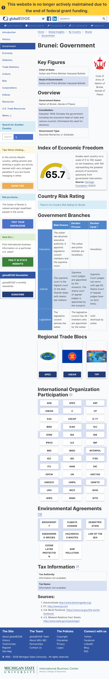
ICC (95, 426)
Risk (4, 80)
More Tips (17, 185)
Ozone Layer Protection (49, 551)
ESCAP (72, 418)
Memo (6, 115)
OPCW (49, 474)
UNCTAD (95, 474)
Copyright (62, 636)
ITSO (95, 458)
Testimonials (9, 643)
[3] (40, 514)
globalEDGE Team (39, 636)
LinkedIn (88, 643)
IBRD (49, 426)
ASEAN (72, 374)
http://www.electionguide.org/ (75, 602)
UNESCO (49, 482)
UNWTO (95, 482)
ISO (72, 458)
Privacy (61, 643)
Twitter (88, 636)
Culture (6, 73)
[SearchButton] (104, 19)
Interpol (95, 450)
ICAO (72, 426)
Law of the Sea (95, 535)
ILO (72, 442)
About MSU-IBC (38, 640)
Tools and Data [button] (56, 25)
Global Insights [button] (13, 25)
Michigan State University (33, 656)
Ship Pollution (72, 551)
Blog (86, 647)
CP (95, 411)
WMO (72, 498)
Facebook (89, 640)
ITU (49, 466)
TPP (97, 374)
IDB (95, 434)
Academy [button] (97, 25)
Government (9, 46)
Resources (8, 101)
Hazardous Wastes (72, 535)
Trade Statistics (10, 67)
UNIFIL (72, 482)
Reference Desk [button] (34, 25)
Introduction (9, 32)
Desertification (95, 524)
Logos (60, 647)
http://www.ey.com (58, 606)
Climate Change (72, 524)
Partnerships (36, 643)
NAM (72, 466)
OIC (95, 466)
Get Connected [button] (78, 25)
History (6, 39)
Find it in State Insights (17, 262)
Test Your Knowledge (17, 224)
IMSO (72, 450)
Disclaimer (62, 640)
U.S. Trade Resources (13, 108)
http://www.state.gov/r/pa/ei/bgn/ (61, 621)
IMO (49, 450)
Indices (6, 94)
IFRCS (49, 442)
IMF (95, 442)
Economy (7, 53)
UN (72, 474)
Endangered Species (49, 535)
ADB (49, 403)
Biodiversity (49, 524)
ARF (95, 403)
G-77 (95, 418)
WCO (72, 490)
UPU (49, 490)
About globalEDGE (12, 636)
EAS (49, 418)
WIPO (49, 498)
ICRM (49, 434)
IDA (72, 434)
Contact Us (36, 647)
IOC (49, 458)
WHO (95, 490)
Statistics (7, 60)
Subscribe (17, 294)
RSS (86, 651)
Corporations (9, 87)
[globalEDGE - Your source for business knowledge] (16, 18)
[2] (70, 394)
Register (6, 647)
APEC (48, 374)
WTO (95, 498)
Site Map (7, 651)
